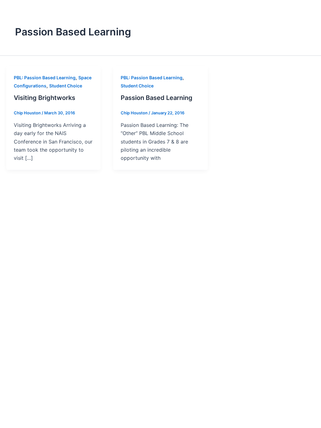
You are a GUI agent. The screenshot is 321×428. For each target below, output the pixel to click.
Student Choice (65, 85)
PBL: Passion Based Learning (45, 77)
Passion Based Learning (156, 98)
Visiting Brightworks (44, 98)
